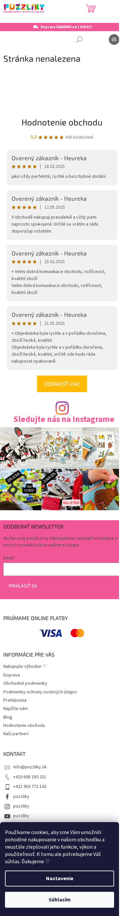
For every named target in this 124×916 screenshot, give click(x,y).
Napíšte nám (15, 708)
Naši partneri (15, 734)
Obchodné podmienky (25, 683)
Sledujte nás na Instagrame (63, 419)
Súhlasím (60, 899)
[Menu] (114, 39)
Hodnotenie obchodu (62, 122)
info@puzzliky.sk (30, 767)
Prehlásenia (14, 700)
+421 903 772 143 (29, 786)
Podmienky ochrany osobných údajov (40, 692)
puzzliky (21, 796)
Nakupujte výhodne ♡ (25, 666)
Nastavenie (59, 878)
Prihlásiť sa (23, 586)
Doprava (11, 675)
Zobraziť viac (62, 384)
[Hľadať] (79, 39)
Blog (7, 717)
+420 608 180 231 (29, 777)
